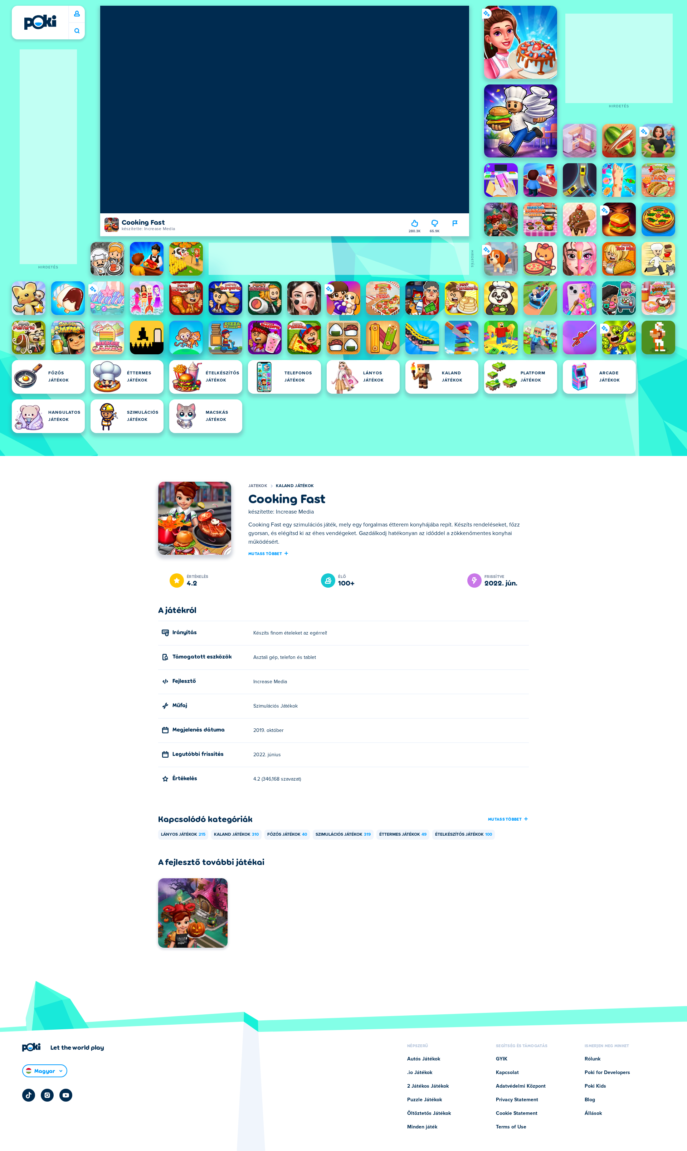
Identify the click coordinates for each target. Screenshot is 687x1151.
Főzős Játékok (287, 834)
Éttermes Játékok (403, 834)
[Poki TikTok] (28, 1095)
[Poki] (40, 22)
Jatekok (257, 486)
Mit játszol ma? (77, 31)
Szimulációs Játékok (343, 834)
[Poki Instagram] (47, 1095)
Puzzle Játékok (424, 1099)
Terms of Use (511, 1127)
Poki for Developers (607, 1072)
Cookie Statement (516, 1113)
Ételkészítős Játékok (463, 834)
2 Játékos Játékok (428, 1086)
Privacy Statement (517, 1099)
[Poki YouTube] (65, 1095)
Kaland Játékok (295, 486)
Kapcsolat (507, 1072)
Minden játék (422, 1127)
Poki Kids (595, 1086)
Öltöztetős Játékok (429, 1113)
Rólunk (592, 1059)
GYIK (501, 1059)
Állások (593, 1113)
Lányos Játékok (183, 834)
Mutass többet (265, 553)
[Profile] (77, 14)
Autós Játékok (423, 1059)
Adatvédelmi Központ (521, 1086)
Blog (590, 1099)
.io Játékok (419, 1072)
